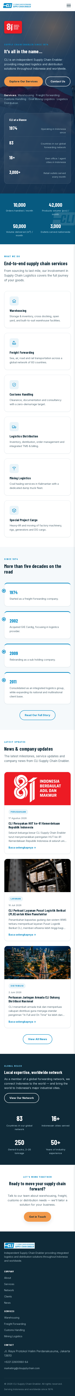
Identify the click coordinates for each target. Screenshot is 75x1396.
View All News (37, 1039)
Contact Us (58, 81)
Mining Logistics (13, 1336)
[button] (37, 813)
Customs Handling (14, 1329)
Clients (8, 1296)
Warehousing (11, 1317)
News (7, 1302)
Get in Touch (37, 1216)
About (7, 1277)
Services (9, 1284)
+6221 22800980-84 (16, 1361)
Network (9, 1290)
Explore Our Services (23, 81)
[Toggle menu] (68, 5)
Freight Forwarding (15, 1323)
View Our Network (21, 1098)
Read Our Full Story (37, 715)
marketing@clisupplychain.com (22, 1368)
